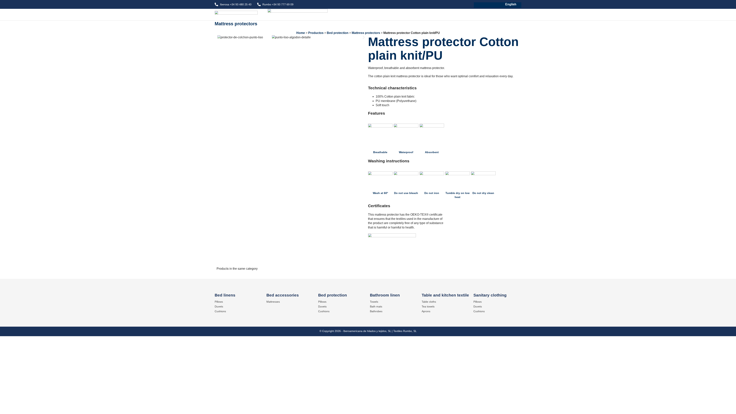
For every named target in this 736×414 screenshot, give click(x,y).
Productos (316, 32)
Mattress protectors (236, 23)
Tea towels (428, 306)
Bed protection (337, 32)
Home (300, 32)
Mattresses (273, 301)
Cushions (220, 311)
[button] (219, 37)
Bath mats (376, 306)
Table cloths (429, 301)
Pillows (219, 301)
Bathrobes (376, 311)
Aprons (426, 311)
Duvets (219, 306)
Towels (374, 301)
